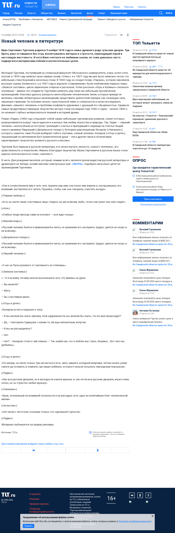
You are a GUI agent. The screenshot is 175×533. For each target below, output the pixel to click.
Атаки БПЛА (9, 19)
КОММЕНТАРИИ (148, 223)
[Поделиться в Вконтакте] (120, 35)
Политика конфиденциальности (41, 510)
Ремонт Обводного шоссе (112, 19)
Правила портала (39, 503)
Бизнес (62, 13)
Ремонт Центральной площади (76, 19)
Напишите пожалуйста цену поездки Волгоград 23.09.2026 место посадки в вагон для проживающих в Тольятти (152, 280)
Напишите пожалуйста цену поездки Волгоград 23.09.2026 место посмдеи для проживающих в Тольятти (152, 300)
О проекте (35, 494)
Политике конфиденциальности (135, 521)
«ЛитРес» (78, 163)
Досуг (90, 13)
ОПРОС (139, 160)
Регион (18, 13)
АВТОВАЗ (52, 19)
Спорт (101, 13)
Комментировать (47, 35)
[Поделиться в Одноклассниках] (126, 35)
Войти (169, 13)
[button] (33, 450)
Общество (47, 13)
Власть (32, 13)
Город (6, 13)
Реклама (34, 499)
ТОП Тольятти (146, 43)
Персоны (129, 6)
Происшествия (118, 13)
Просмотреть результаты (153, 204)
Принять (28, 526)
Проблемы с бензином (31, 19)
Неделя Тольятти (12, 24)
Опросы (142, 6)
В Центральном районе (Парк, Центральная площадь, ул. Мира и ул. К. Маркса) (154, 189)
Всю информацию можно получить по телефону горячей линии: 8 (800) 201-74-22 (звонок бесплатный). (152, 239)
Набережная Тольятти (141, 19)
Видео (116, 6)
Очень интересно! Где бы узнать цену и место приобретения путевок (153, 320)
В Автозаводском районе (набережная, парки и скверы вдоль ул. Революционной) (154, 178)
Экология (76, 13)
